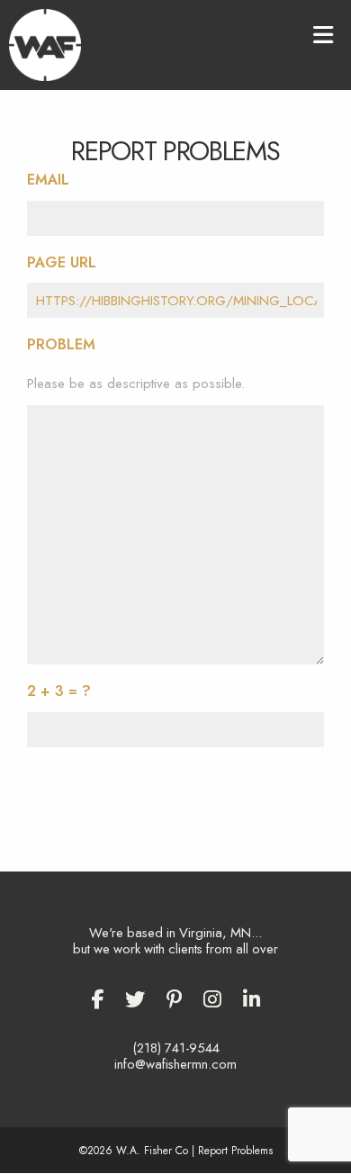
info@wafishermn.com (175, 1064)
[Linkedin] (252, 999)
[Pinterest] (174, 999)
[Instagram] (212, 999)
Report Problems (235, 1150)
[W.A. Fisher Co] (45, 43)
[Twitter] (135, 999)
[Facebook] (97, 999)
